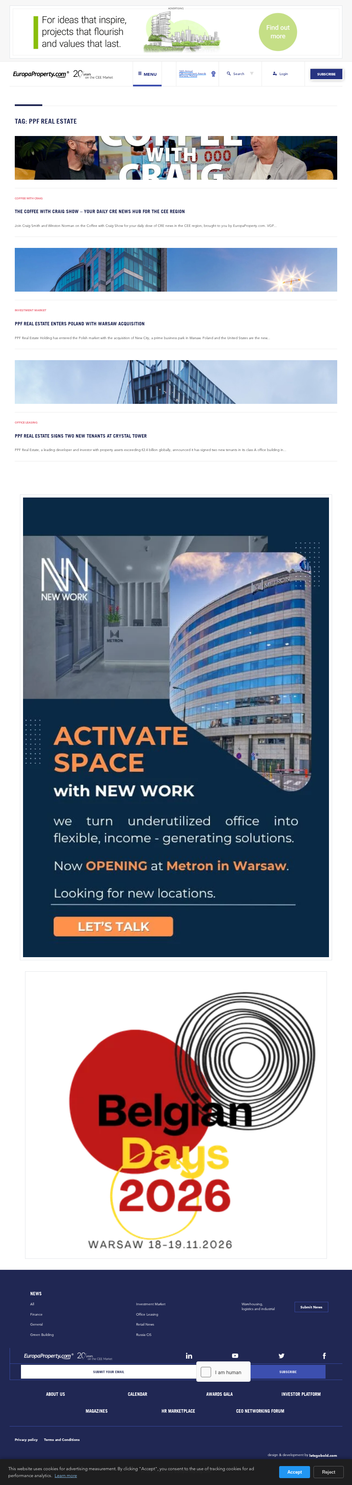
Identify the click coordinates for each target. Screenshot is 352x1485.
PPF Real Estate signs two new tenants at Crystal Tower (81, 436)
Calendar (137, 1394)
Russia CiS (144, 1334)
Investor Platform (301, 1394)
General (36, 1324)
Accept (294, 1472)
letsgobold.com (323, 1455)
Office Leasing (26, 422)
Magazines (97, 1411)
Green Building (42, 1334)
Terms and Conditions (62, 1439)
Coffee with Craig (29, 198)
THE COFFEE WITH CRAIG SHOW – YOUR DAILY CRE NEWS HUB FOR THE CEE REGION (100, 211)
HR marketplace (179, 1411)
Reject (328, 1472)
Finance (36, 1314)
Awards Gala (219, 1394)
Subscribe (326, 74)
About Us (55, 1394)
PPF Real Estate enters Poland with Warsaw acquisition (80, 323)
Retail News (145, 1324)
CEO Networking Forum (260, 1411)
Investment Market (30, 310)
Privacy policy (26, 1439)
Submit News (311, 1307)
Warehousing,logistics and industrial (258, 1306)
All (32, 1304)
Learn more (66, 1475)
